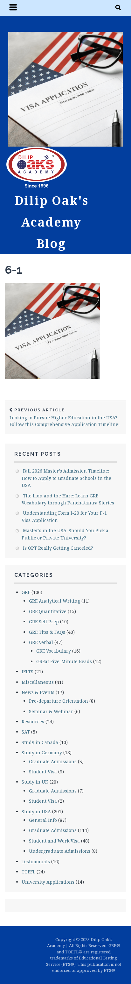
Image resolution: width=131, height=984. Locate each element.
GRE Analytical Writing (54, 601)
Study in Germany (42, 752)
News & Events (38, 692)
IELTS (27, 672)
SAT (26, 732)
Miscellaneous (38, 682)
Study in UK (35, 782)
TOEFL (28, 872)
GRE (26, 592)
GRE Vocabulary (53, 651)
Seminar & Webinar (51, 711)
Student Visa (43, 772)
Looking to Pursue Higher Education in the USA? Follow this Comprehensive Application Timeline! (65, 417)
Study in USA (36, 811)
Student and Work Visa (54, 841)
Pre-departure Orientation (58, 701)
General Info (43, 820)
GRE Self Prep (44, 622)
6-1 (13, 269)
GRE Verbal (41, 642)
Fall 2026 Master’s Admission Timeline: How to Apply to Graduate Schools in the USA (66, 478)
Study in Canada (40, 742)
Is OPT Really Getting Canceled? (58, 548)
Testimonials (36, 861)
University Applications (48, 882)
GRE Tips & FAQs (47, 632)
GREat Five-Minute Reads (64, 661)
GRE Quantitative (47, 611)
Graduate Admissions (53, 761)
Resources (33, 722)
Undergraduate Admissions (59, 851)
